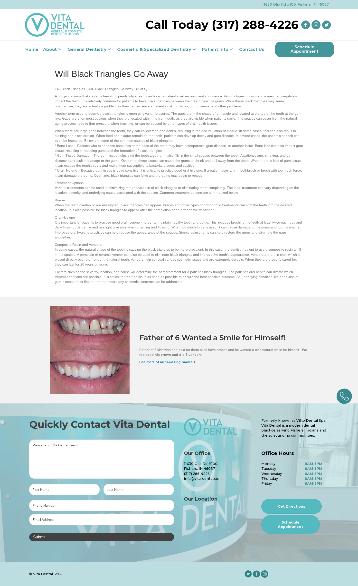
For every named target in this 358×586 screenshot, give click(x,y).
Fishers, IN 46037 (199, 468)
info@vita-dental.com (203, 478)
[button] (60, 49)
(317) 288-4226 (197, 474)
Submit (39, 537)
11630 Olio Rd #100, (201, 464)
